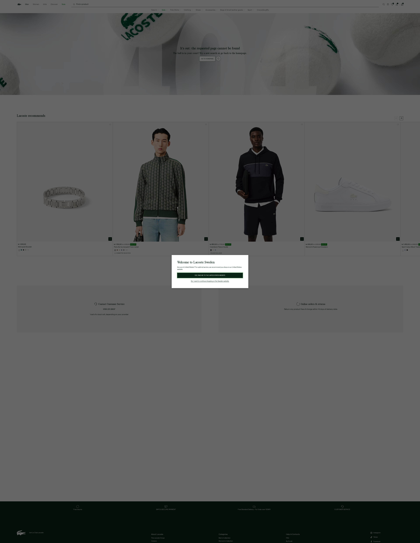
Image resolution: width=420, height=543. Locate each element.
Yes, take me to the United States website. (210, 275)
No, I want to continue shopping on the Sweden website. (210, 281)
